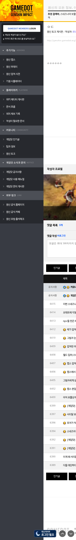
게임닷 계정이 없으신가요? (15, 35)
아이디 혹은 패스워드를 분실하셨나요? (20, 39)
